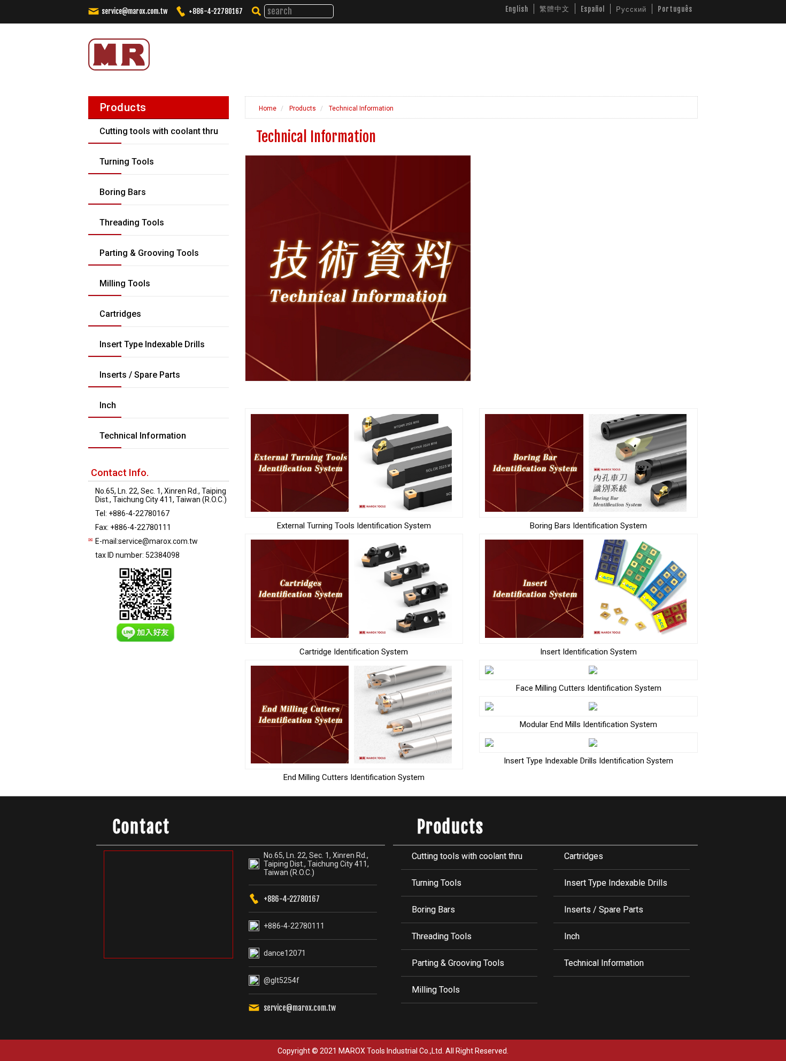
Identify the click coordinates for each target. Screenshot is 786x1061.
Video (550, 50)
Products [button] (460, 50)
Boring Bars (433, 909)
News (511, 50)
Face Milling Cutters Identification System (588, 688)
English (516, 9)
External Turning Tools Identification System (354, 525)
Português (675, 9)
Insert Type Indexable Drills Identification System (588, 761)
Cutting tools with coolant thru (467, 856)
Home (266, 108)
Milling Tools (436, 990)
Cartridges (583, 856)
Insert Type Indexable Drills (615, 883)
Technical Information (360, 108)
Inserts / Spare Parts (603, 909)
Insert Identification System (588, 652)
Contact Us (653, 50)
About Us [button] (403, 50)
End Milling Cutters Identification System (354, 777)
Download (596, 50)
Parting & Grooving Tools (458, 963)
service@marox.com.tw (134, 11)
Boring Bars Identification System (588, 525)
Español (593, 9)
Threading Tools (442, 936)
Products (302, 108)
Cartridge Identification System (353, 652)
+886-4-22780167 (216, 11)
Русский (631, 9)
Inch (572, 936)
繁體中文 (554, 8)
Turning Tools (436, 883)
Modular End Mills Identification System (588, 724)
